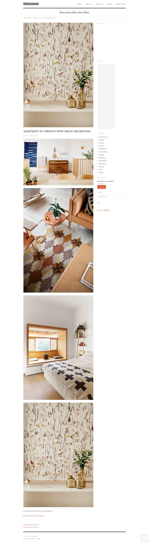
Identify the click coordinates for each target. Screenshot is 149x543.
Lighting (101, 155)
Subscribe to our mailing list (105, 181)
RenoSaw (31, 3)
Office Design (103, 161)
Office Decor (102, 158)
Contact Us (99, 4)
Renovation (102, 164)
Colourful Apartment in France (31, 527)
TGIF (100, 169)
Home (79, 4)
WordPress (32, 538)
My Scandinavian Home (37, 516)
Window (101, 173)
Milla (26, 135)
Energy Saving (103, 137)
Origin (39, 538)
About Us (89, 4)
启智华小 (107, 210)
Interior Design (34, 135)
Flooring (101, 143)
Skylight (101, 167)
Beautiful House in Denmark (32, 524)
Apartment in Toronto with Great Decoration (57, 131)
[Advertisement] (106, 96)
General (101, 146)
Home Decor (102, 149)
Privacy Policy (121, 4)
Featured (101, 140)
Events (109, 4)
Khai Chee (100, 210)
